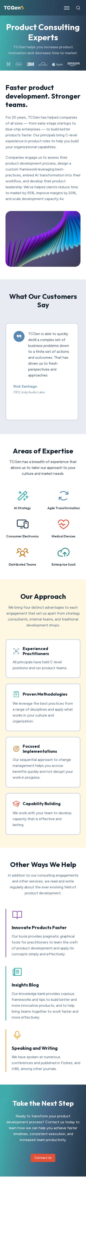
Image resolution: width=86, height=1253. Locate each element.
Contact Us (43, 1158)
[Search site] (78, 8)
